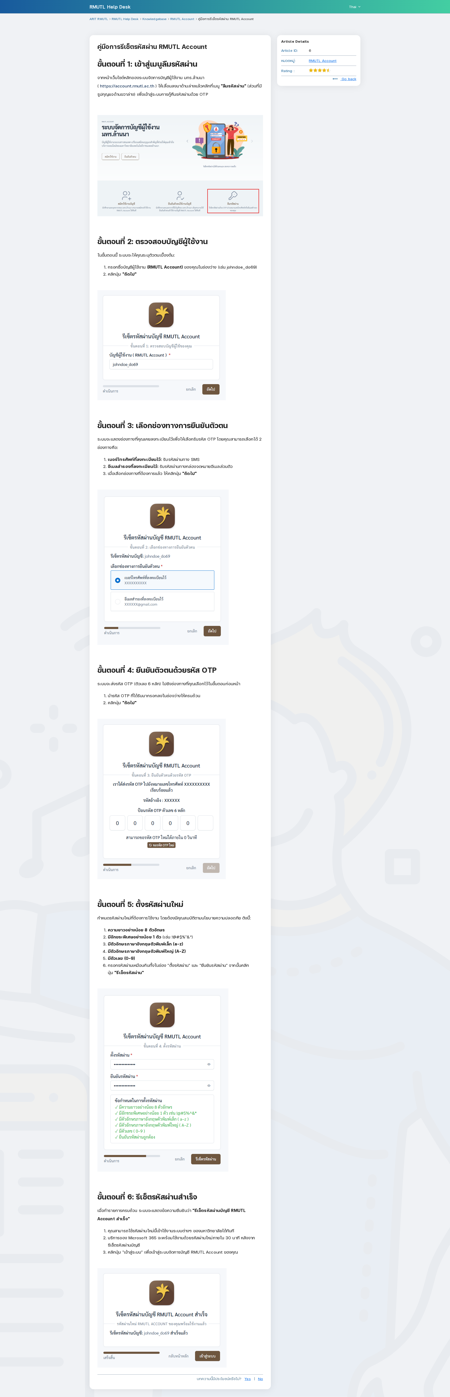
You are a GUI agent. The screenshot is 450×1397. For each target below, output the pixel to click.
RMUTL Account (322, 60)
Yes (248, 1378)
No (260, 1378)
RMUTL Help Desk (110, 6)
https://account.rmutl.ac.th (127, 86)
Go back (348, 78)
